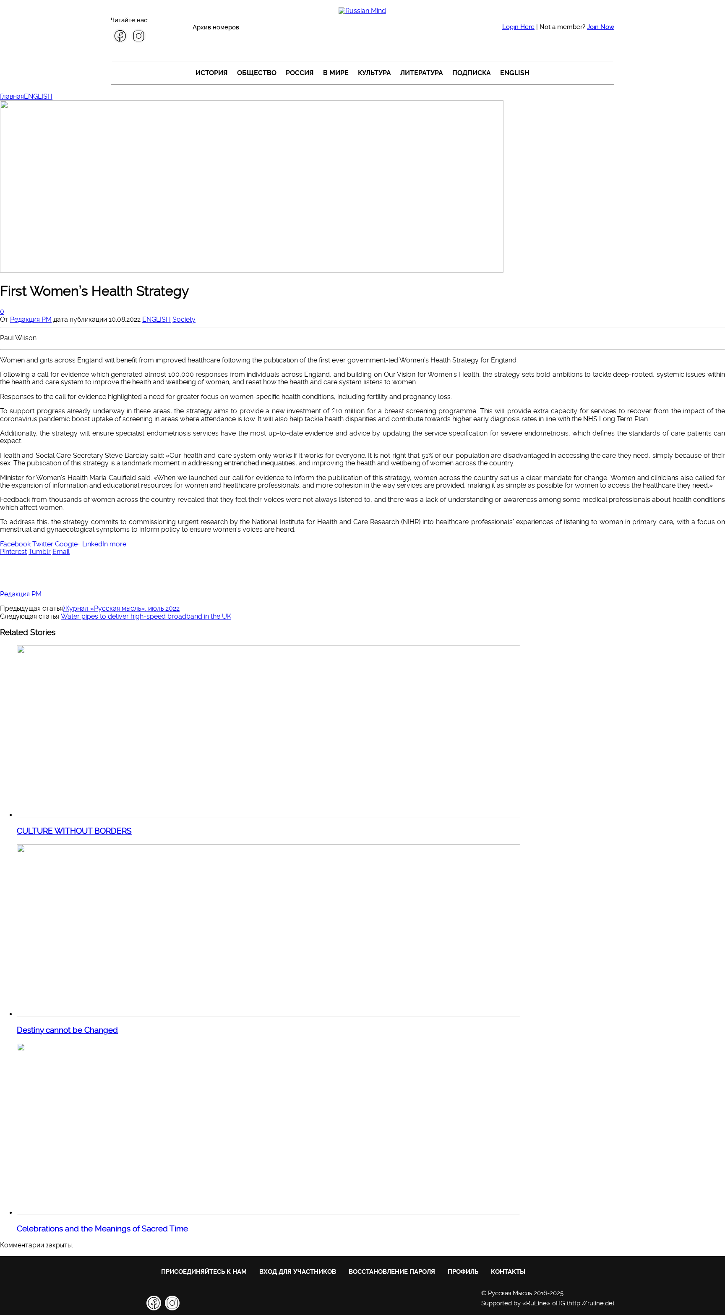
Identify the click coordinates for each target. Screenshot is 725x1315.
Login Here (518, 27)
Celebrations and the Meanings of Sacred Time (102, 1229)
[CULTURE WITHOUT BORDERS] (268, 815)
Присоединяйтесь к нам (204, 1272)
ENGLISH (514, 73)
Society (184, 319)
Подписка (471, 73)
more (118, 544)
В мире (336, 73)
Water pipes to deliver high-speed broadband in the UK (146, 616)
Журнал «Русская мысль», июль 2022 (121, 608)
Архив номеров (216, 27)
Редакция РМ (31, 319)
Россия (300, 73)
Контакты (508, 1272)
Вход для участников (297, 1272)
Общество (256, 73)
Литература (421, 73)
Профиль (463, 1272)
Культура (374, 73)
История (212, 73)
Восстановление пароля (392, 1272)
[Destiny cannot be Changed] (268, 1014)
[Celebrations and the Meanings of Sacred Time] (268, 1213)
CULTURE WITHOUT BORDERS (74, 831)
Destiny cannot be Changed (67, 1030)
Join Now (600, 27)
